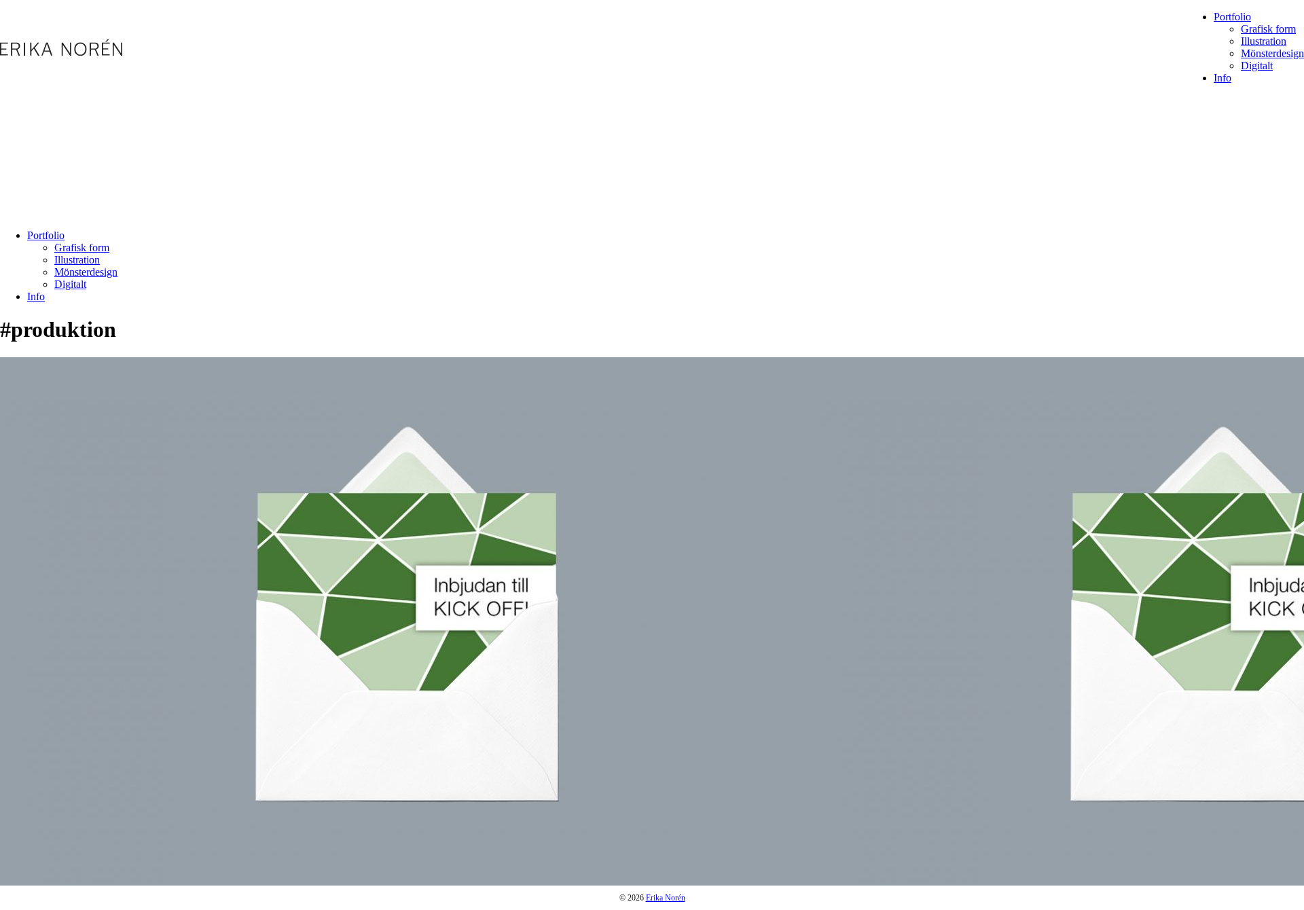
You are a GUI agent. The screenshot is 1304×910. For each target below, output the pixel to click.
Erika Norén (665, 898)
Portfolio (1232, 16)
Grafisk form (1268, 29)
